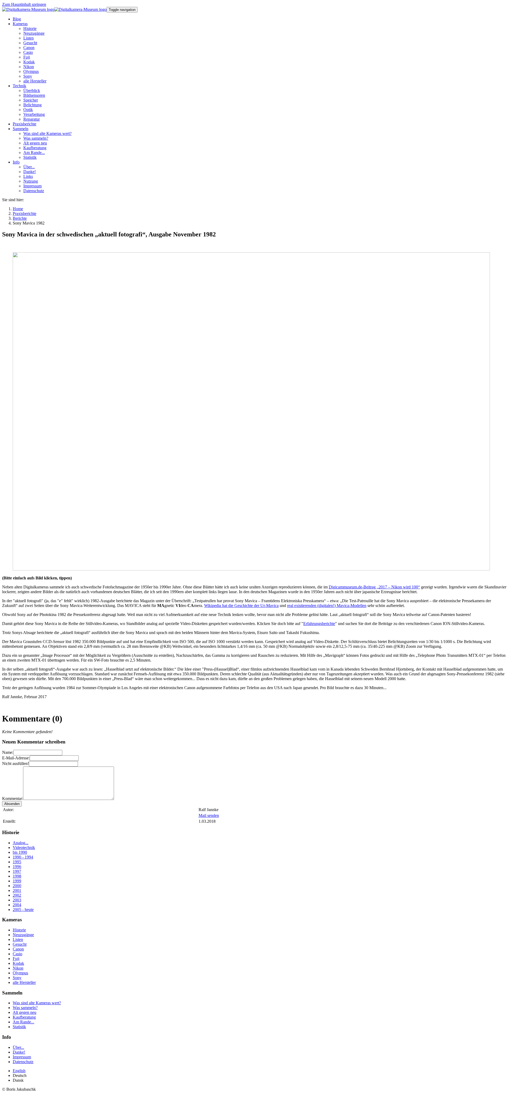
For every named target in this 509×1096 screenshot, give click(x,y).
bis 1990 (20, 852)
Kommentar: (12, 798)
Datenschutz (23, 1061)
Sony (17, 977)
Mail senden (209, 815)
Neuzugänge (23, 934)
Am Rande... (23, 1022)
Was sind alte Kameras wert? (37, 1003)
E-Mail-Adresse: (16, 758)
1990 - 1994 (23, 857)
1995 (17, 862)
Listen (18, 939)
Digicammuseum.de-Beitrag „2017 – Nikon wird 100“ (374, 587)
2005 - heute (23, 909)
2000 (17, 885)
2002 (17, 895)
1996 (17, 866)
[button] (20, 23)
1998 (17, 876)
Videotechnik (24, 847)
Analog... (20, 842)
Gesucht (20, 944)
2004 (17, 905)
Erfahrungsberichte (319, 623)
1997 (17, 871)
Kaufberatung (24, 1017)
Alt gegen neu (24, 1012)
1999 (17, 881)
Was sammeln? (25, 1007)
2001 (17, 890)
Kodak (18, 963)
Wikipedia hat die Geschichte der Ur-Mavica (241, 605)
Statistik (19, 1026)
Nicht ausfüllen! (15, 763)
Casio (17, 954)
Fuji (16, 958)
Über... (18, 1047)
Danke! (19, 1052)
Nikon (18, 968)
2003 (17, 900)
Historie (19, 930)
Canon (18, 949)
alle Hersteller (24, 982)
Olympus (20, 973)
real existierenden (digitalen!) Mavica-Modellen (326, 605)
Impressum (22, 1057)
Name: (7, 752)
